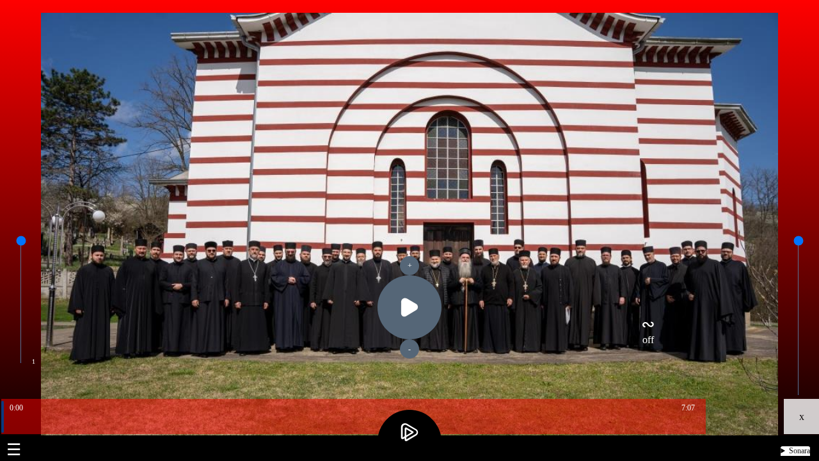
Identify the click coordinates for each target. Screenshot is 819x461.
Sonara (799, 450)
